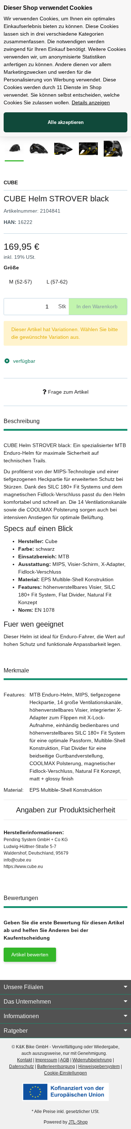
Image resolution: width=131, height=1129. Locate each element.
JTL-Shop (78, 1122)
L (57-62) (60, 281)
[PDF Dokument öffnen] (65, 1091)
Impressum (46, 1059)
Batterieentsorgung (56, 1066)
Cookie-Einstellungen (65, 1073)
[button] (65, 987)
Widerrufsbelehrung (92, 1059)
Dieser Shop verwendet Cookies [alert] (48, 8)
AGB (64, 1059)
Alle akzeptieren (66, 122)
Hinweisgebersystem (99, 1066)
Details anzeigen (91, 102)
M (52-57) (23, 281)
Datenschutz (21, 1066)
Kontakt (24, 1059)
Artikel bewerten (29, 954)
